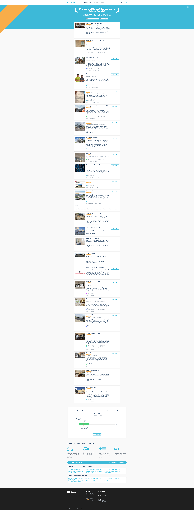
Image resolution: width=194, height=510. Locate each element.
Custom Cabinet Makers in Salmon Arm (111, 478)
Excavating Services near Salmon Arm (93, 478)
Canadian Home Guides (90, 500)
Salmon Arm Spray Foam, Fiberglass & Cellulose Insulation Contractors (75, 481)
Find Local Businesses (90, 494)
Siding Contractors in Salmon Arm (92, 480)
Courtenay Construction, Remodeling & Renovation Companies (93, 470)
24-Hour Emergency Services (93, 18)
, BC (85, 475)
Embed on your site (97, 434)
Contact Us (88, 503)
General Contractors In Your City (74, 469)
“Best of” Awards (89, 499)
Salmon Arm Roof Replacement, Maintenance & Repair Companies (77, 479)
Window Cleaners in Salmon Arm (110, 480)
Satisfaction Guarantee (90, 493)
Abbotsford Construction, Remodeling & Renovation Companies (75, 472)
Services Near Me (89, 495)
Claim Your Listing (89, 498)
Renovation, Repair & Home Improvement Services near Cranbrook (112, 472)
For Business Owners (90, 497)
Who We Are (88, 501)
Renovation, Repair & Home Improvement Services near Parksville (112, 470)
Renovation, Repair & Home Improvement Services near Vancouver (94, 472)
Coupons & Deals (105, 18)
